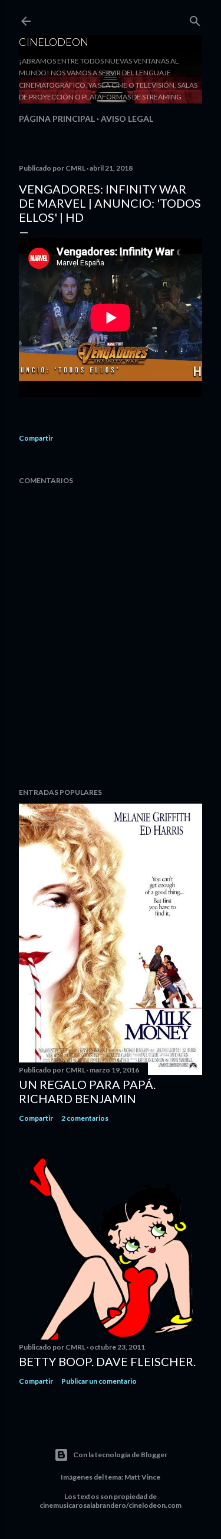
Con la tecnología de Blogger (120, 1454)
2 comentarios (84, 1118)
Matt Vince (142, 1477)
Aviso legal (127, 119)
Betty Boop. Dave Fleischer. (107, 1361)
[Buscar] (195, 18)
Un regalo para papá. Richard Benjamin (87, 1091)
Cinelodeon (53, 41)
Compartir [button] (36, 438)
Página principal (57, 119)
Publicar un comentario (99, 1381)
